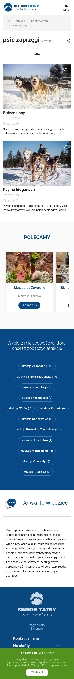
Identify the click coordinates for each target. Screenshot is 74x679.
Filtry (37, 54)
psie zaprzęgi (20, 25)
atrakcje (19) (37, 376)
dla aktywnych (39, 21)
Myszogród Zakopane (29, 288)
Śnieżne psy (14, 113)
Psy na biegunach (19, 189)
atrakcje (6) (53, 408)
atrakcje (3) (37, 461)
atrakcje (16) (37, 387)
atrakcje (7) (20, 408)
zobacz (28, 305)
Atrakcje (20, 21)
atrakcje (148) (37, 366)
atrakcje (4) (37, 429)
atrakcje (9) (37, 398)
